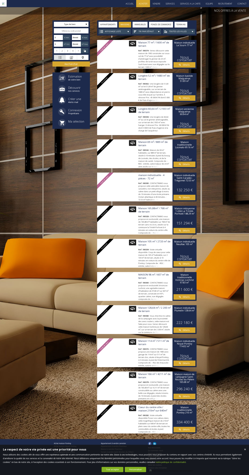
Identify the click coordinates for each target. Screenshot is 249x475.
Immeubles (140, 24)
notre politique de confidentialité (171, 462)
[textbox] (71, 30)
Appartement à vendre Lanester (113, 443)
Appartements (108, 24)
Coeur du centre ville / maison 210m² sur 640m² (152, 409)
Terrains (181, 24)
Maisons (124, 24)
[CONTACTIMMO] (3, 3)
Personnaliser (135, 469)
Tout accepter (112, 469)
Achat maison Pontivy (62, 443)
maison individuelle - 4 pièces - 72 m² (151, 176)
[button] (56, 50)
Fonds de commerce (161, 24)
